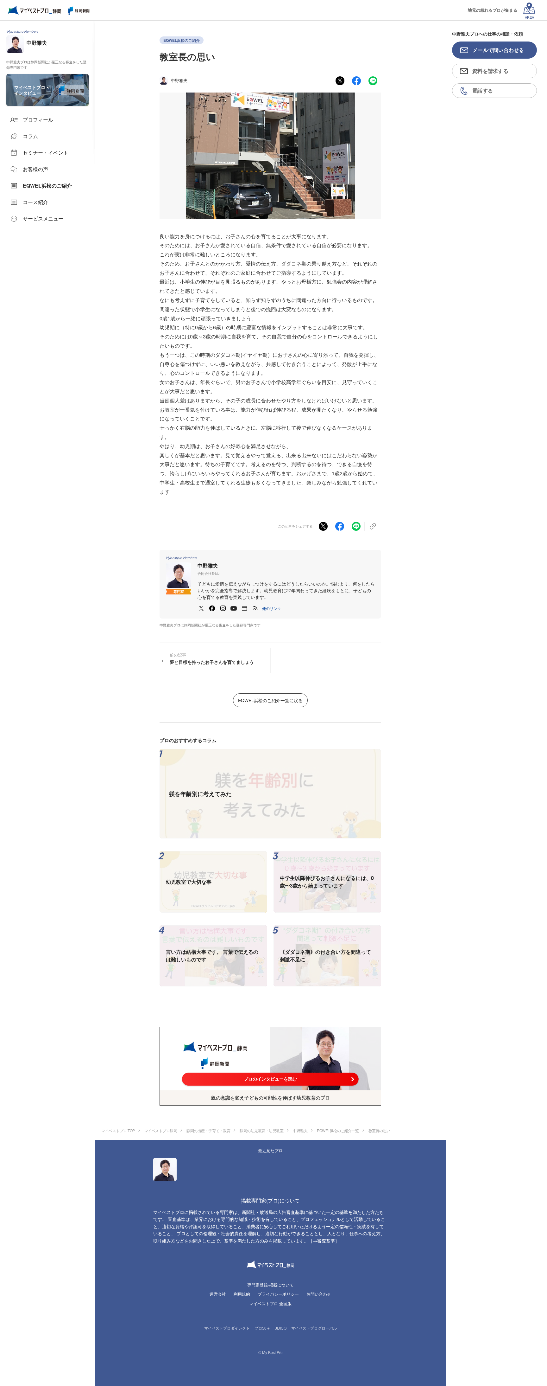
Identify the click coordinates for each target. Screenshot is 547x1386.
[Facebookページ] (212, 608)
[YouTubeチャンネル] (233, 608)
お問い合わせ (318, 1294)
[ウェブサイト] (244, 608)
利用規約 (242, 1294)
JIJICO (280, 1328)
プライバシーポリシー (278, 1294)
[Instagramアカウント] (223, 608)
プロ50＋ (262, 1328)
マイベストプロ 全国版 (270, 1303)
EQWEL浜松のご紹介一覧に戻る (270, 700)
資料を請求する (490, 70)
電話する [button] (482, 90)
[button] (271, 608)
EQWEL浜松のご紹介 (181, 40)
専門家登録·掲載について (270, 1285)
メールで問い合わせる (498, 50)
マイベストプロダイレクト (227, 1328)
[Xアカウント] (201, 608)
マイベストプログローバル (314, 1328)
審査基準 (326, 1240)
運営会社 (218, 1294)
